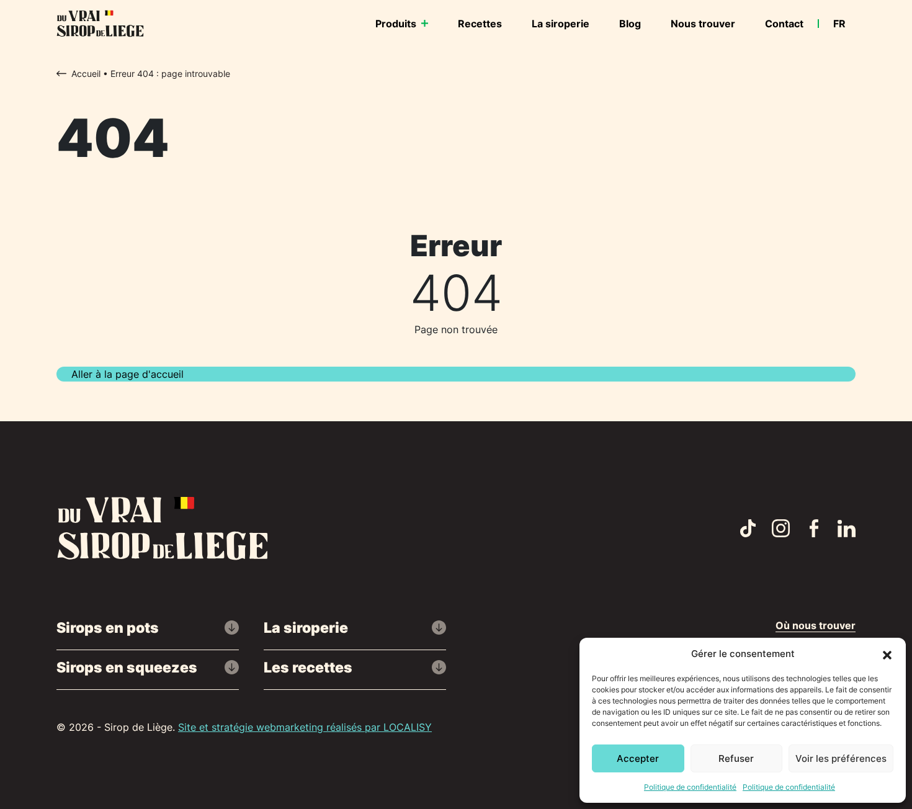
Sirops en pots (107, 627)
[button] (887, 654)
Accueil (86, 73)
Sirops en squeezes (126, 667)
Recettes (480, 23)
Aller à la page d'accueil (127, 374)
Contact (784, 23)
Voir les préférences (841, 758)
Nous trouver (703, 23)
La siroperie (560, 23)
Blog (630, 23)
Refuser (736, 758)
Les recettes (308, 667)
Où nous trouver (816, 625)
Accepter (638, 758)
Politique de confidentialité (690, 787)
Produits (395, 23)
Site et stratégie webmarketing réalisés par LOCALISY (305, 727)
